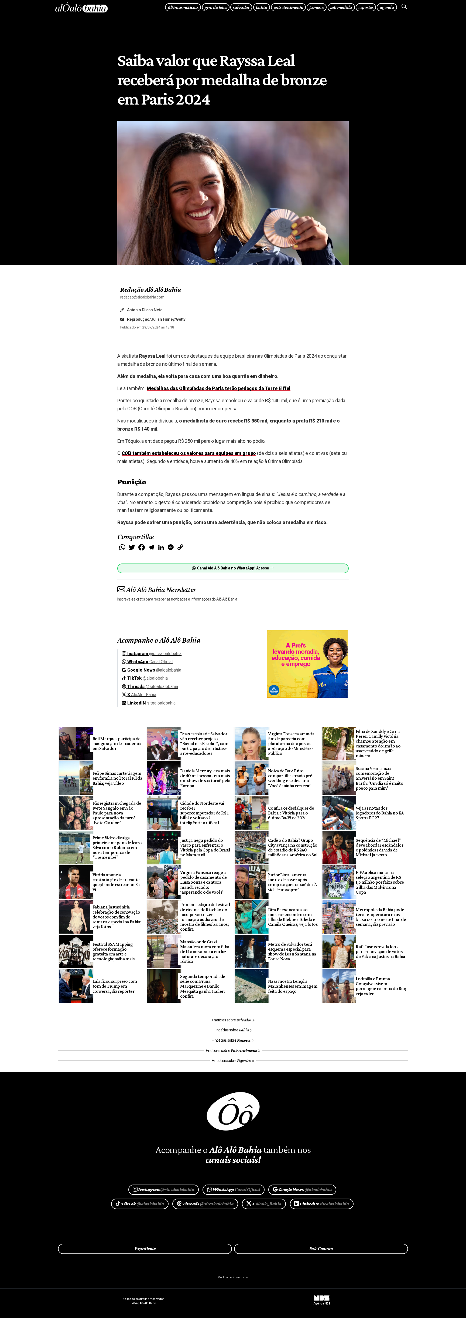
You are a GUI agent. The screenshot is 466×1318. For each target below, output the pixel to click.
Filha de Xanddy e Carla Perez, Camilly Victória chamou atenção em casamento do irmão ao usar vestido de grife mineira (378, 744)
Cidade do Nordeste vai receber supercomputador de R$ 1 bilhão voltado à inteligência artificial (204, 813)
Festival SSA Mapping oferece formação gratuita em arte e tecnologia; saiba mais (113, 951)
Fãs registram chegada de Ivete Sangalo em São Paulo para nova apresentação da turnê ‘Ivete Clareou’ (116, 813)
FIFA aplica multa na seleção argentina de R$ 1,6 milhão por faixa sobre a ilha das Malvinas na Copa (380, 882)
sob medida (341, 7)
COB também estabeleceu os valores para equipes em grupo (189, 453)
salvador (241, 7)
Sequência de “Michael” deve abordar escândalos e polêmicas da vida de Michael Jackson (379, 847)
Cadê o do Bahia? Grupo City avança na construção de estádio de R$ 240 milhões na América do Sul (292, 847)
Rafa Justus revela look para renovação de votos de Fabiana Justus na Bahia (380, 951)
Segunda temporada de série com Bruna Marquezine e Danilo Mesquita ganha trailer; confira (202, 986)
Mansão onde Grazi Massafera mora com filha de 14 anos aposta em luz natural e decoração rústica (204, 951)
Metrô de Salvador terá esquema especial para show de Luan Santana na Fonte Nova (292, 951)
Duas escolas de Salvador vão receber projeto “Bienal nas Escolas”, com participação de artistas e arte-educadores (204, 743)
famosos (316, 7)
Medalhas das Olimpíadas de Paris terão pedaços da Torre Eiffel (218, 388)
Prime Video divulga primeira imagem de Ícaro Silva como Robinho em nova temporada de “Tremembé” (117, 847)
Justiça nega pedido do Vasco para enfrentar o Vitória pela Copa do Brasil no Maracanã (205, 847)
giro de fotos (216, 7)
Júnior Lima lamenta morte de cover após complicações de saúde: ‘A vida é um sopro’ (292, 882)
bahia (261, 7)
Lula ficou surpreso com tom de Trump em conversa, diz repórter (114, 986)
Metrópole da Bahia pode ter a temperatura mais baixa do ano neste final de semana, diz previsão (381, 917)
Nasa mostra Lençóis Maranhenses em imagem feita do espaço (292, 986)
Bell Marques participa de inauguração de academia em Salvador (116, 743)
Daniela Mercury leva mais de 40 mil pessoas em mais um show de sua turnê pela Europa (205, 778)
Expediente (145, 1248)
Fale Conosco (321, 1248)
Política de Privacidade (233, 1277)
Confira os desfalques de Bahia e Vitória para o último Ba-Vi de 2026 (291, 812)
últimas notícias (183, 7)
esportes (365, 7)
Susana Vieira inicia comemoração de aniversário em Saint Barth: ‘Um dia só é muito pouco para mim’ (379, 778)
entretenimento (288, 7)
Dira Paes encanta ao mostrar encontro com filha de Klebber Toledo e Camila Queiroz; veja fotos (293, 917)
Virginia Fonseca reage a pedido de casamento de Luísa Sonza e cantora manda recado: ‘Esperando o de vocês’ (203, 882)
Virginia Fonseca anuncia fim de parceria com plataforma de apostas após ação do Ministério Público (291, 743)
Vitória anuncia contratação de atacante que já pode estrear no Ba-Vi (117, 882)
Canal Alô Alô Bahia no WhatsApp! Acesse (233, 568)
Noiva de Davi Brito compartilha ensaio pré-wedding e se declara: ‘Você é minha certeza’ (291, 778)
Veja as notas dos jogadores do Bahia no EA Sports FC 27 (380, 812)
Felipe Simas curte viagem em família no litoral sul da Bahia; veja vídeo (117, 778)
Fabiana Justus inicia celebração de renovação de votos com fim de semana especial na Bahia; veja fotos (117, 916)
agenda (387, 7)
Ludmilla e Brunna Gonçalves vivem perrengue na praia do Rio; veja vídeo (381, 986)
